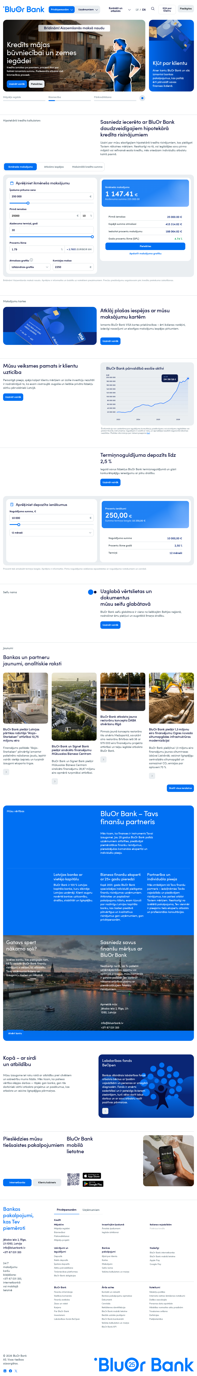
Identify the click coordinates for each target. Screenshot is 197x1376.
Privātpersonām (60, 9)
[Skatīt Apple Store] (92, 1178)
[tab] (24, 98)
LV (137, 9)
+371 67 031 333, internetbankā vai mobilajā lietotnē (12, 1284)
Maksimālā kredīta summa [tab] (87, 166)
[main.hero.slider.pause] (142, 98)
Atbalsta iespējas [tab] (54, 166)
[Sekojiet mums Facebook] (10, 1371)
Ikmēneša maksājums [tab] (20, 166)
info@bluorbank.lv (112, 1023)
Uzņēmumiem (86, 9)
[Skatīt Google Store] (93, 1186)
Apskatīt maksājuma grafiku (145, 253)
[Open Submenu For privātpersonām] (72, 9)
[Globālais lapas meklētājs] (153, 8)
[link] (145, 246)
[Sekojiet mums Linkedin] (5, 1371)
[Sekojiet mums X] (16, 1371)
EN (143, 9)
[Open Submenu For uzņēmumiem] (96, 9)
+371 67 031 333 (110, 1027)
